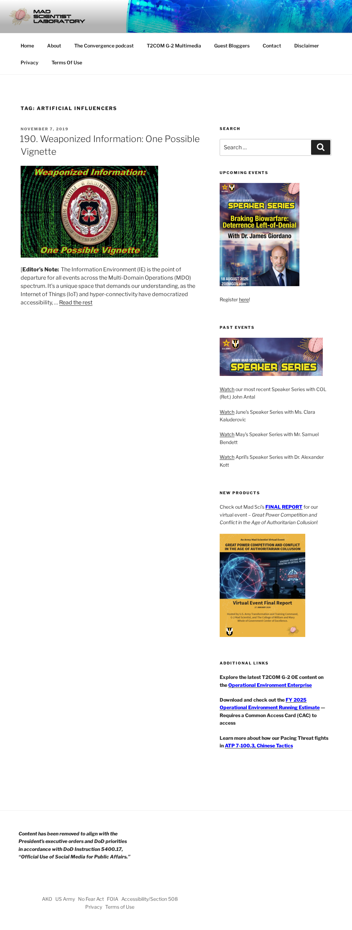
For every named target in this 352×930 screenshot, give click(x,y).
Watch (227, 389)
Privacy (29, 62)
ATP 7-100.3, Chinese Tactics (259, 745)
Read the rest (75, 302)
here (244, 299)
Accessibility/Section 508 (149, 899)
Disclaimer (306, 45)
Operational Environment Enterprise (270, 685)
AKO (47, 899)
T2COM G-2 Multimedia (174, 45)
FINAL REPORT (283, 507)
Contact (272, 45)
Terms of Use (119, 907)
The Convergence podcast (104, 45)
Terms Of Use (67, 62)
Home (27, 45)
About (54, 45)
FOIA (112, 899)
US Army (65, 899)
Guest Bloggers (232, 45)
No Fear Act (91, 899)
